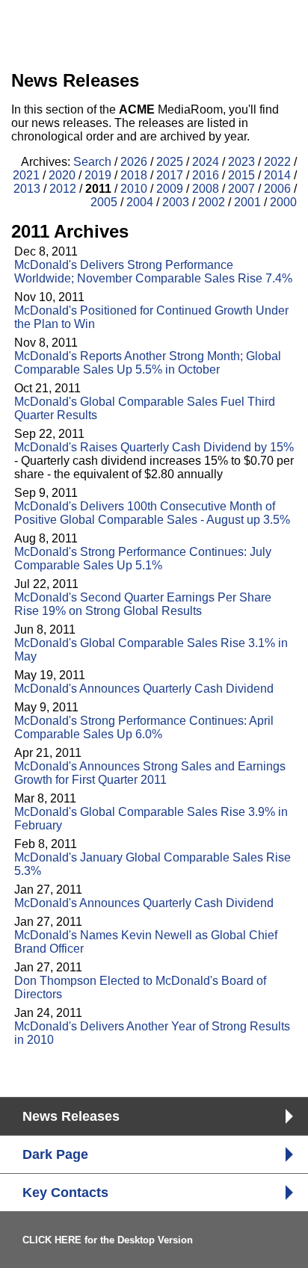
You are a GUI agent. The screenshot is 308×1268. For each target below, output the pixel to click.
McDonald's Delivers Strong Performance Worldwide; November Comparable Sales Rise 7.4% (153, 272)
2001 (247, 202)
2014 (277, 175)
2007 (241, 188)
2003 (175, 202)
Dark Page (55, 1154)
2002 (211, 202)
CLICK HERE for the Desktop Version (107, 1240)
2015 (241, 175)
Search (92, 161)
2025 (169, 161)
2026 (133, 161)
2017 (169, 175)
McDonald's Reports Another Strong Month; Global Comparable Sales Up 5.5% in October (147, 363)
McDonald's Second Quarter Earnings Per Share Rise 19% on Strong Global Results (142, 604)
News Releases (71, 1116)
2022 (277, 161)
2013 (26, 188)
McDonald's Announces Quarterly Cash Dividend (144, 688)
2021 (26, 175)
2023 (241, 161)
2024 (205, 161)
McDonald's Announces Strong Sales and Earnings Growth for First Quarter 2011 (150, 773)
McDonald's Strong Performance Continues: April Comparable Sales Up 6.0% (144, 727)
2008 (205, 188)
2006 (277, 188)
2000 (283, 202)
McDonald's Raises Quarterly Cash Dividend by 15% (154, 447)
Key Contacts (65, 1192)
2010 (133, 188)
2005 (103, 202)
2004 (139, 202)
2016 (205, 175)
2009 (169, 188)
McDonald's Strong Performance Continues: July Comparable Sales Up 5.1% (142, 558)
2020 (62, 175)
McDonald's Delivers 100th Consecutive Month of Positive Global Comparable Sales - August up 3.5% (152, 513)
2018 (133, 175)
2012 (62, 188)
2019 (97, 175)
